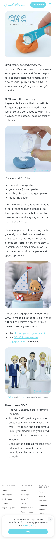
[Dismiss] (50, 519)
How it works (25, 495)
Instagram (43, 505)
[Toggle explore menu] (50, 5)
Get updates (43, 501)
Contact (24, 503)
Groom (21, 397)
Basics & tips (7, 499)
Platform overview (27, 508)
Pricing (23, 490)
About (41, 492)
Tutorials (5, 490)
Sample (5, 503)
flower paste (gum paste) (30, 333)
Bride (10, 397)
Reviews (42, 496)
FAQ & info (24, 499)
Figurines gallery (8, 508)
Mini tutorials (7, 495)
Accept (28, 531)
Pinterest (42, 509)
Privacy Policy (29, 525)
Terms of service (27, 512)
